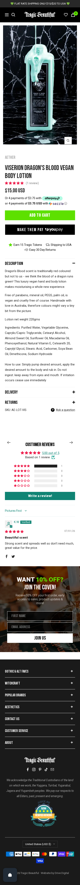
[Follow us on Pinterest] (40, 769)
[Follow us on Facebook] (28, 769)
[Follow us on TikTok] (46, 769)
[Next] (71, 442)
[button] (14, 183)
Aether (10, 157)
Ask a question (65, 410)
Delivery (11, 392)
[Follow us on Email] (52, 769)
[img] (14, 531)
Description (14, 263)
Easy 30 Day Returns (42, 249)
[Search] (13, 15)
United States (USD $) (38, 844)
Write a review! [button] (40, 496)
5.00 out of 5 (50, 453)
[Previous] (9, 442)
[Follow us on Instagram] (34, 769)
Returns (11, 402)
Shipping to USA (61, 244)
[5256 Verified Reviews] (40, 802)
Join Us (40, 638)
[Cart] (73, 15)
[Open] (10, 875)
